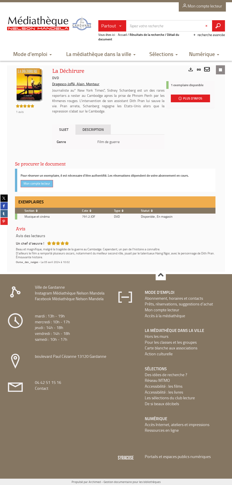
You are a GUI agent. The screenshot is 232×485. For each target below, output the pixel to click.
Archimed (95, 482)
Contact (41, 388)
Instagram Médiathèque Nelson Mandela (69, 293)
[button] (32, 54)
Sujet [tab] (63, 129)
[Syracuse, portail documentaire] (50, 24)
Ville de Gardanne (50, 287)
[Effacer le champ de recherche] (206, 26)
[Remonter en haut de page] (161, 275)
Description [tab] (93, 129)
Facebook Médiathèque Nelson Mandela (69, 298)
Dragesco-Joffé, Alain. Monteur (75, 83)
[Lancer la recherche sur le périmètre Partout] (218, 26)
